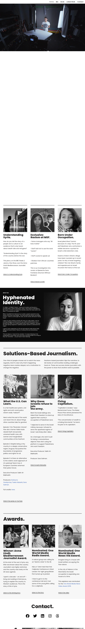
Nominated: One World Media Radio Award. (42, 553)
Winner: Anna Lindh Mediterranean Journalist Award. (15, 554)
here (13, 490)
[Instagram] (50, 616)
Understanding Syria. (13, 236)
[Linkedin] (42, 616)
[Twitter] (35, 616)
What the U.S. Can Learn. (15, 403)
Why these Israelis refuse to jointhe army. (41, 405)
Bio (57, 2)
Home (51, 2)
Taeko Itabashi (17, 482)
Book (62, 2)
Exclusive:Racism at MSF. (40, 236)
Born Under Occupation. (66, 236)
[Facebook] (27, 616)
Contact (80, 2)
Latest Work (71, 2)
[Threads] (57, 616)
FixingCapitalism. (65, 403)
